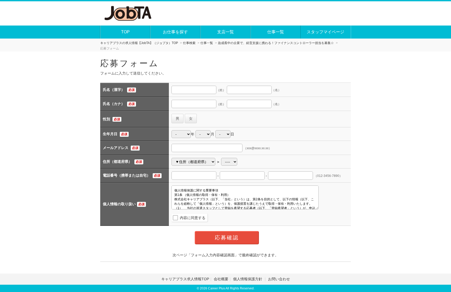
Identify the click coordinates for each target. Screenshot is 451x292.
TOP (125, 32)
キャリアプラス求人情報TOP (185, 279)
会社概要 (221, 279)
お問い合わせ (279, 279)
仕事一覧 (275, 32)
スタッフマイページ (325, 32)
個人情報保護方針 (248, 279)
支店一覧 (225, 32)
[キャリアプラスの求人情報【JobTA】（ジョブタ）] (128, 12)
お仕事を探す (175, 32)
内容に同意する (192, 218)
